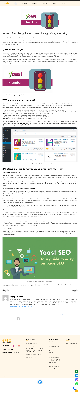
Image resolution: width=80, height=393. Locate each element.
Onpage (33, 37)
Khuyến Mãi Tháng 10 (71, 343)
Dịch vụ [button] (34, 3)
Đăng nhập (60, 314)
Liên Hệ (74, 3)
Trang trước (6, 290)
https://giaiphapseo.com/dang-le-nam (21, 306)
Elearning (64, 3)
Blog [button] (54, 3)
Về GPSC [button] (24, 3)
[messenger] (76, 380)
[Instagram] (13, 346)
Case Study (45, 3)
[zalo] (76, 376)
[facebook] (10, 346)
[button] (76, 390)
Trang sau (74, 290)
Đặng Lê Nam (11, 37)
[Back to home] (6, 3)
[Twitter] (16, 346)
